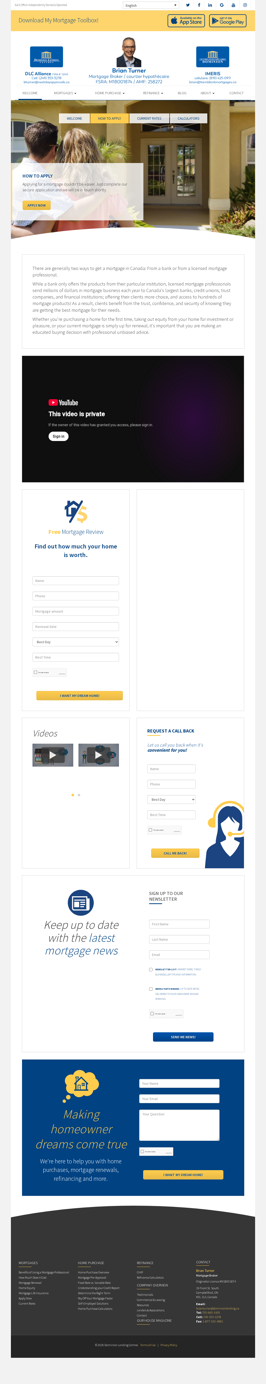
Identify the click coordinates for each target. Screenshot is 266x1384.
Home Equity (27, 1288)
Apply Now (25, 1298)
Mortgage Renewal (30, 1283)
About (206, 93)
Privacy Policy (169, 1345)
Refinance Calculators (150, 1277)
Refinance (152, 93)
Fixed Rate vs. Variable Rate (94, 1283)
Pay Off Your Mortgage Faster (95, 1298)
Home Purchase (108, 93)
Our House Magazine (154, 1320)
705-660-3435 (211, 1312)
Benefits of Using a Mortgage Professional (44, 1272)
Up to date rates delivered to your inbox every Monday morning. (177, 994)
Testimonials (145, 1295)
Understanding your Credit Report (98, 1288)
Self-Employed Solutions (93, 1303)
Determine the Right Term (94, 1293)
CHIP (140, 1272)
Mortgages (64, 93)
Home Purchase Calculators (95, 1309)
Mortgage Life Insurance (34, 1293)
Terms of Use (148, 1345)
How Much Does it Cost (32, 1277)
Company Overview (152, 1285)
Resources (143, 1305)
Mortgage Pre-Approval (92, 1277)
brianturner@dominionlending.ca (217, 1308)
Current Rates (27, 1303)
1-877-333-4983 (213, 1321)
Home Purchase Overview (93, 1272)
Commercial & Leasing (151, 1300)
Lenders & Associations (150, 1310)
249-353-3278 (212, 1317)
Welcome (30, 93)
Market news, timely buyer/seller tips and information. (178, 972)
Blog (182, 93)
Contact (236, 93)
